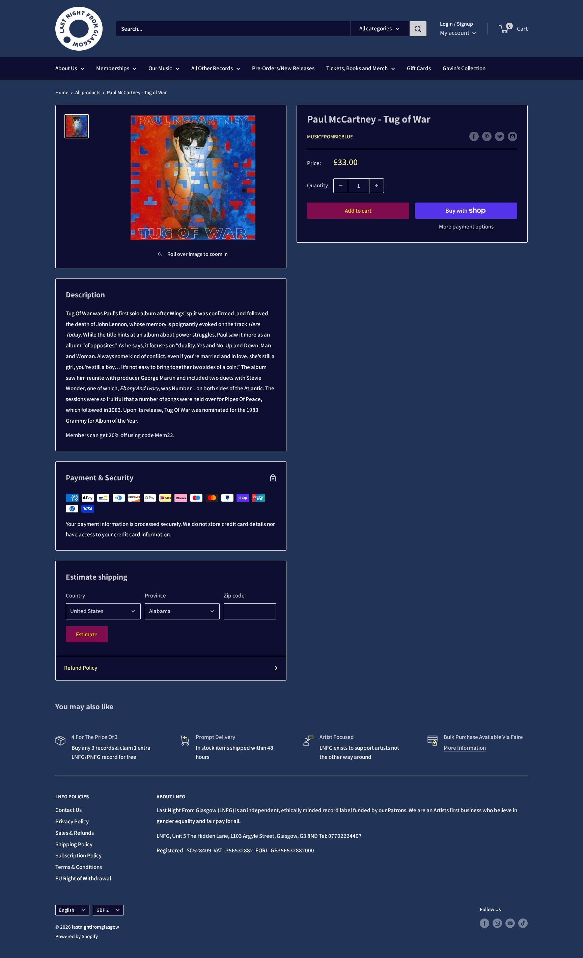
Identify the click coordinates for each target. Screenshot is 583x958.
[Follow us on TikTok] (523, 923)
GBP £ (102, 910)
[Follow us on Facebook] (484, 923)
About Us (66, 68)
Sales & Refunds (74, 832)
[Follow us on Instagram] (497, 923)
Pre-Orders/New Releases (283, 68)
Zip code (234, 595)
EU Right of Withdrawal (83, 878)
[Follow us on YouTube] (510, 923)
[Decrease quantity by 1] (341, 186)
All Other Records (212, 68)
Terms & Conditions (78, 867)
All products (87, 92)
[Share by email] (512, 136)
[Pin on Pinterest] (487, 136)
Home (61, 92)
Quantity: (318, 185)
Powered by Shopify (76, 936)
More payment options (466, 226)
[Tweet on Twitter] (499, 136)
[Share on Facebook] (474, 136)
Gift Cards (419, 68)
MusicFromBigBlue (330, 136)
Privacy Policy (72, 821)
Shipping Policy (73, 844)
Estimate (87, 634)
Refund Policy (80, 667)
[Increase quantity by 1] (376, 186)
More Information (465, 747)
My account (455, 32)
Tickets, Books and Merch (357, 68)
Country (75, 595)
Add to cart (358, 210)
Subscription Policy (78, 855)
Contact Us (68, 810)
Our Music (160, 68)
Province (155, 595)
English (66, 910)
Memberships (112, 68)
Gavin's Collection (464, 68)
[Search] (418, 28)
